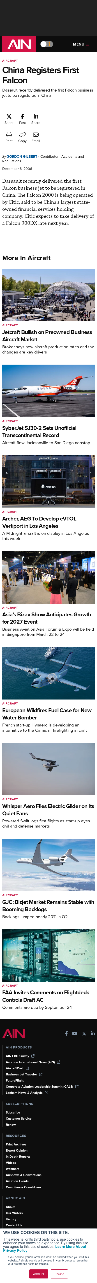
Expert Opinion (17, 1150)
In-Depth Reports (18, 1157)
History (11, 1219)
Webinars (12, 1169)
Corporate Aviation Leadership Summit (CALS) (39, 1087)
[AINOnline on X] (84, 1034)
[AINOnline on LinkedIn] (93, 1034)
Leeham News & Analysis (24, 1093)
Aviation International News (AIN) (30, 1062)
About (10, 1207)
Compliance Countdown (23, 1187)
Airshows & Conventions (24, 1175)
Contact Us (14, 1225)
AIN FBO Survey (17, 1056)
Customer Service (19, 1119)
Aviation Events (17, 1181)
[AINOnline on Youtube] (74, 1034)
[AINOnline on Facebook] (66, 1034)
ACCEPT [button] (38, 1274)
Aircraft (10, 60)
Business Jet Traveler (21, 1074)
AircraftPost (14, 1068)
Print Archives (16, 1144)
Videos (11, 1163)
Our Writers (14, 1213)
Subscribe (13, 1112)
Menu (79, 44)
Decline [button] (59, 1274)
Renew (11, 1125)
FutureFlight (15, 1080)
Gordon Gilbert (22, 156)
